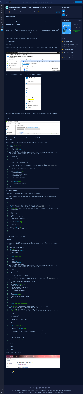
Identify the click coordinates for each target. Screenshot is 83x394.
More (51, 2)
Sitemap (69, 390)
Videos (30, 2)
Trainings (40, 2)
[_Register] (2, 389)
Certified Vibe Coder (68, 49)
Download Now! (76, 31)
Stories (19, 392)
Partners (36, 390)
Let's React (32, 392)
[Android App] (46, 388)
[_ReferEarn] (2, 22)
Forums (35, 2)
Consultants (46, 390)
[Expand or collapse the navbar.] (2, 5)
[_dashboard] (2, 10)
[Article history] (20, 11)
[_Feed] (2, 8)
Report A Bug (55, 390)
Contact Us (19, 390)
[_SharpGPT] (2, 27)
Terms (29, 390)
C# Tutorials (41, 390)
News (26, 2)
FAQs (59, 390)
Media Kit (32, 390)
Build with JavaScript (61, 392)
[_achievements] (2, 17)
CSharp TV (23, 392)
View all (79, 7)
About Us (14, 390)
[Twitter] (33, 388)
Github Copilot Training (69, 52)
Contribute (79, 2)
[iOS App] (49, 388)
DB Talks (27, 392)
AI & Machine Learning (68, 41)
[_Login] (2, 392)
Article (58, 11)
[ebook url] (66, 34)
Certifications (64, 390)
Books (44, 2)
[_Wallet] (2, 13)
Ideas (51, 390)
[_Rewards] (2, 24)
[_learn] (2, 15)
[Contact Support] (52, 388)
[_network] (2, 20)
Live (48, 2)
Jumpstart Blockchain (52, 392)
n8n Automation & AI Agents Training (71, 57)
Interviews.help (44, 392)
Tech (23, 2)
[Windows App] (43, 388)
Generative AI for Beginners (69, 55)
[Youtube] (40, 388)
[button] (34, 12)
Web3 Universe (38, 392)
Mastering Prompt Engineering (70, 46)
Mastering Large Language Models (71, 44)
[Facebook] (31, 388)
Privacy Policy (24, 390)
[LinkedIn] (36, 388)
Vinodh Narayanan (14, 11)
